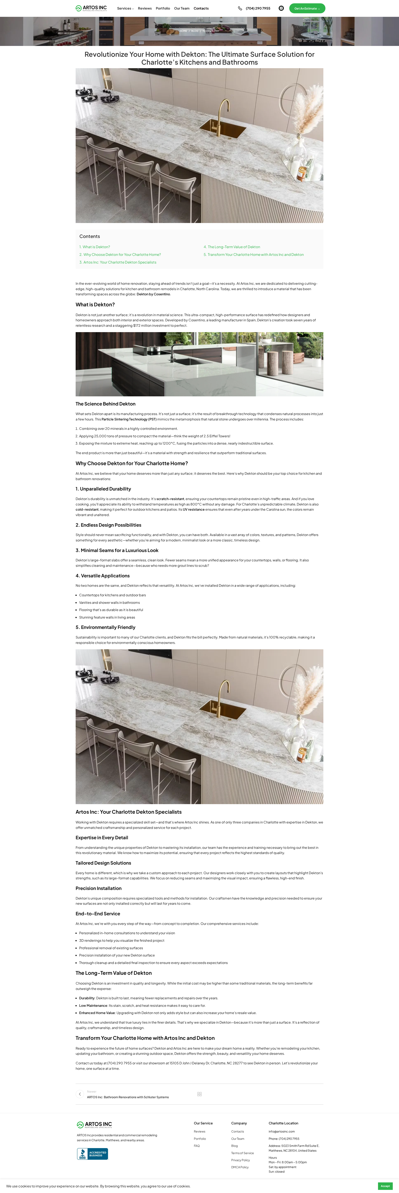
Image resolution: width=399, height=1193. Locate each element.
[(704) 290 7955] (240, 8)
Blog (194, 31)
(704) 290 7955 (258, 8)
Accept (385, 1186)
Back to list (200, 1094)
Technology (211, 31)
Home (183, 31)
